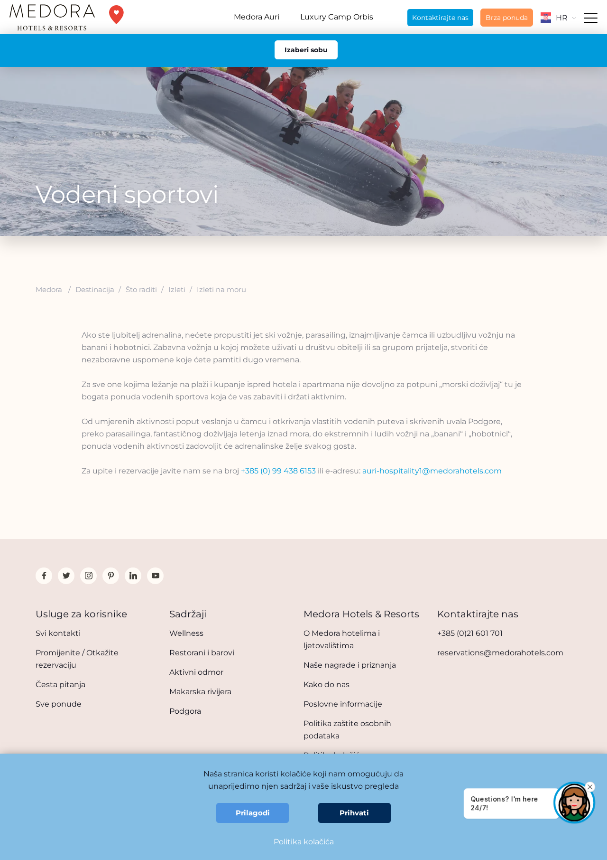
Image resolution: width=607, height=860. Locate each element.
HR (562, 17)
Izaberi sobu (306, 50)
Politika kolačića (304, 841)
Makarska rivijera (200, 691)
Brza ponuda (507, 17)
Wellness (186, 633)
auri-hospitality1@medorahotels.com (432, 470)
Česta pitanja (60, 684)
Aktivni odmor (196, 672)
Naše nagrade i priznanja (350, 665)
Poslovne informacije (343, 704)
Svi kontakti (58, 633)
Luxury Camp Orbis (336, 16)
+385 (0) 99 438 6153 (278, 470)
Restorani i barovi (201, 652)
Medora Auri (256, 16)
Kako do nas (326, 684)
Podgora (185, 711)
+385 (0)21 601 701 (470, 633)
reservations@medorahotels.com (500, 652)
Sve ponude (59, 704)
